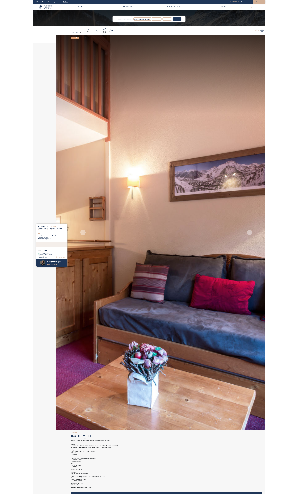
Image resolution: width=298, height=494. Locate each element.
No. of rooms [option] (167, 19)
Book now (65, 2)
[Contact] (255, 6)
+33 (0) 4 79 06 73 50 (52, 264)
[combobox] (167, 19)
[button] (246, 2)
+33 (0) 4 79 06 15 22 (234, 1)
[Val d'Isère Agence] (45, 7)
